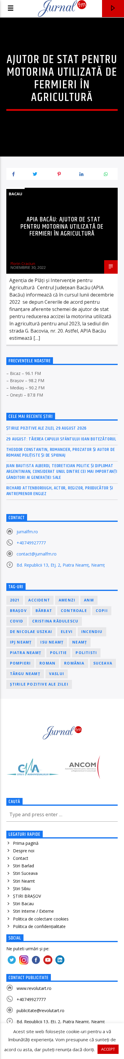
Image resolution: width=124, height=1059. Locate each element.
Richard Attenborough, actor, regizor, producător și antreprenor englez (59, 491)
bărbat (44, 610)
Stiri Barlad (23, 866)
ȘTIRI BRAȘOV (27, 896)
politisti (86, 652)
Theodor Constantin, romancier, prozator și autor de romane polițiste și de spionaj (60, 452)
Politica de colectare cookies (41, 919)
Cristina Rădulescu (55, 621)
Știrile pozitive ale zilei (39, 684)
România (74, 663)
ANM (89, 600)
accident (39, 600)
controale (74, 610)
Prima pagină (26, 843)
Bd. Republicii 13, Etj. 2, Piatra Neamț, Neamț (61, 565)
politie (58, 652)
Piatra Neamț (25, 652)
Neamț (79, 642)
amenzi (67, 600)
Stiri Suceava (25, 873)
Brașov (18, 610)
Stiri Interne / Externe (33, 911)
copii (102, 610)
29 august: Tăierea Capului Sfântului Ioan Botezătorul (61, 439)
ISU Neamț (52, 642)
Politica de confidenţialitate (39, 926)
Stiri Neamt (24, 881)
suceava (102, 663)
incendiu (92, 631)
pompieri (20, 663)
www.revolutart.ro (34, 988)
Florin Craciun (23, 263)
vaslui (56, 673)
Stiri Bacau (23, 903)
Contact (20, 858)
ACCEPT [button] (108, 1049)
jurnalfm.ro (27, 531)
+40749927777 (31, 543)
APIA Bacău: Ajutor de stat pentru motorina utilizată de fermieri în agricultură (62, 226)
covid (16, 621)
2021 (15, 600)
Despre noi (23, 851)
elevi (67, 631)
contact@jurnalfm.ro (37, 554)
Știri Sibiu (21, 888)
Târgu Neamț (25, 673)
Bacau (15, 193)
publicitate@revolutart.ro (40, 1010)
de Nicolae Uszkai (31, 631)
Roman (47, 663)
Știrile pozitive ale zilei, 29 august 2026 (46, 428)
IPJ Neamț (21, 642)
